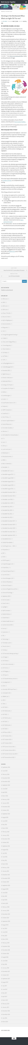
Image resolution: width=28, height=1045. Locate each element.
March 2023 (5, 796)
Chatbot (4, 338)
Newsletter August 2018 (8, 478)
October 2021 (6, 842)
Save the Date (6, 574)
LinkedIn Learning (7, 180)
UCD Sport (5, 675)
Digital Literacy (6, 374)
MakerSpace (5, 453)
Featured (5, 406)
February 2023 (6, 799)
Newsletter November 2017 (9, 521)
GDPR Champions (7, 410)
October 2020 (6, 882)
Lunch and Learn (7, 449)
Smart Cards (5, 603)
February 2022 (6, 831)
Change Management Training (10, 334)
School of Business (7, 582)
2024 (4, 302)
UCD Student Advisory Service (10, 678)
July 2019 (5, 928)
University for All (6, 693)
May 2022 (5, 824)
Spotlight (5, 607)
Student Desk (6, 617)
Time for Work (6, 646)
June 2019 (5, 932)
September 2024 (6, 767)
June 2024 (5, 771)
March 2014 (5, 1021)
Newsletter (5, 467)
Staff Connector (6, 610)
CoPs (4, 359)
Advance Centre (6, 316)
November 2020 (6, 878)
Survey (4, 628)
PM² (3, 553)
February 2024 (6, 774)
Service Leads (6, 600)
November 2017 (6, 971)
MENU (4, 460)
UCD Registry (6, 671)
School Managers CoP (8, 578)
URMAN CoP (5, 696)
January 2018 (6, 968)
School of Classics (7, 585)
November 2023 (6, 781)
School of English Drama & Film (10, 589)
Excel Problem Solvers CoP (9, 402)
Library (4, 445)
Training (4, 650)
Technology (5, 639)
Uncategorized (6, 682)
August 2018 (5, 957)
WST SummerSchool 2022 (8, 757)
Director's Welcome (7, 377)
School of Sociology (7, 592)
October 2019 (6, 917)
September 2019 (6, 921)
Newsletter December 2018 (9, 492)
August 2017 (5, 982)
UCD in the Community (8, 664)
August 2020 (5, 889)
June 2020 (5, 892)
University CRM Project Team (9, 689)
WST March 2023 (6, 732)
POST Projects (6, 560)
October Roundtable (7, 542)
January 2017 (6, 1007)
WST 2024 (5, 728)
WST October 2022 (7, 739)
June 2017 (5, 989)
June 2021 (5, 857)
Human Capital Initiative (8, 420)
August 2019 (5, 925)
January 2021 (6, 871)
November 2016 (6, 1014)
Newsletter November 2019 (9, 524)
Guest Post (5, 413)
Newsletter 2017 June (7, 471)
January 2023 (6, 803)
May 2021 (5, 860)
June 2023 (5, 788)
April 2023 (5, 792)
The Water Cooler (7, 642)
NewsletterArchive (7, 539)
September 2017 (6, 978)
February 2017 (6, 1003)
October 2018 (6, 953)
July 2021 (5, 853)
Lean (4, 442)
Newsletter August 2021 (8, 488)
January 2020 (6, 910)
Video (4, 703)
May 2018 (5, 964)
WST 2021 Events (6, 711)
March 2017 (5, 1000)
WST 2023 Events (6, 725)
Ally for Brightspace (7, 320)
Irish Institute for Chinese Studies (10, 435)
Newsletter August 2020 (8, 485)
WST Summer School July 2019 (10, 754)
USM (4, 700)
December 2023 (6, 370)
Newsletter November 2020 (9, 528)
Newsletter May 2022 (7, 517)
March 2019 (5, 939)
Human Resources (7, 424)
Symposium (5, 632)
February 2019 (6, 943)
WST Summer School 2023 (9, 750)
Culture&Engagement (8, 367)
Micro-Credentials (7, 463)
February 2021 (6, 867)
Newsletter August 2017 (8, 474)
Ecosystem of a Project (8, 388)
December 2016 (6, 1011)
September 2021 (6, 846)
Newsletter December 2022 (9, 496)
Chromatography (7, 345)
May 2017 (5, 993)
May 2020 (5, 896)
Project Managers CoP (8, 564)
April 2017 (5, 996)
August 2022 (5, 817)
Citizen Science (6, 349)
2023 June (5, 299)
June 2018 (5, 960)
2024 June (5, 306)
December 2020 (6, 874)
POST (4, 557)
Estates (4, 392)
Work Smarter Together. (20, 122)
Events (4, 399)
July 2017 (5, 986)
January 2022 (6, 835)
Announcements (6, 324)
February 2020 (6, 907)
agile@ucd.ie (12, 251)
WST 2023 (5, 721)
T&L (3, 635)
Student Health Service (8, 621)
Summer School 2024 (7, 625)
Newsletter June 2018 (7, 499)
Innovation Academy (7, 428)
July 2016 (5, 1018)
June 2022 (5, 821)
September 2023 (6, 596)
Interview (5, 431)
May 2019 (5, 935)
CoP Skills (5, 356)
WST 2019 (5, 707)
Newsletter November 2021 (9, 531)
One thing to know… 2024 (9, 546)
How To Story (6, 417)
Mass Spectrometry (7, 456)
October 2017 (6, 975)
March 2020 (5, 903)
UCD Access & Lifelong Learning (10, 653)
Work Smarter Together (8, 2)
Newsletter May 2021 (6, 11)
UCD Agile (4, 21)
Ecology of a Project (7, 385)
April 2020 (5, 900)
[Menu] (26, 2)
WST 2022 (5, 714)
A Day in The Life (6, 313)
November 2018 (6, 950)
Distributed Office (7, 381)
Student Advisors (6, 614)
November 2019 (6, 914)
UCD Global (5, 660)
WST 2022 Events (6, 718)
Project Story (6, 567)
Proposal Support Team (8, 571)
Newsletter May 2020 (7, 510)
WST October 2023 (7, 743)
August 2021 (5, 849)
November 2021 (6, 839)
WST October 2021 (7, 736)
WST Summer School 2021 (9, 746)
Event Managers (6, 395)
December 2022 (6, 806)
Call (3, 331)
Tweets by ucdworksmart (7, 290)
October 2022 (6, 810)
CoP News (5, 352)
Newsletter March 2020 (8, 503)
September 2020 (6, 885)
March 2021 (5, 864)
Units (4, 685)
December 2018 (6, 946)
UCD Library (5, 668)
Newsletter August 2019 (8, 481)
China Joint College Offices (9, 342)
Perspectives (5, 549)
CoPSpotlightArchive (7, 363)
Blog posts (5, 327)
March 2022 (5, 828)
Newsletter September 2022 (9, 535)
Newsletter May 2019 (7, 506)
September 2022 (6, 814)
